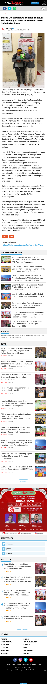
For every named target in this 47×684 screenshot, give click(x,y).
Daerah (5, 236)
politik (8, 549)
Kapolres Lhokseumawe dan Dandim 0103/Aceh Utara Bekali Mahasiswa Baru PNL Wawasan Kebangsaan (17, 403)
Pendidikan (5, 650)
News (12, 236)
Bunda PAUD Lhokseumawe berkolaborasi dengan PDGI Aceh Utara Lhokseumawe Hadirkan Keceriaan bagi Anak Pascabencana (17, 364)
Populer (35, 3)
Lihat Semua (23, 481)
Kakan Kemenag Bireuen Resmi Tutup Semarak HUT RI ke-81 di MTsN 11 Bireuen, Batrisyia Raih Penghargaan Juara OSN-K (15, 429)
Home (2, 14)
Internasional (6, 642)
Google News (28, 667)
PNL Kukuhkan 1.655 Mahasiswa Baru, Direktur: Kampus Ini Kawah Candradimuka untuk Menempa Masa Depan (16, 416)
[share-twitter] (9, 8)
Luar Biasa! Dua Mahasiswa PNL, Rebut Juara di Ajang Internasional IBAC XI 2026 (17, 468)
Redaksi (18, 665)
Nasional (27, 645)
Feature (4, 639)
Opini (25, 647)
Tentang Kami (11, 665)
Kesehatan (5, 645)
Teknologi (4, 653)
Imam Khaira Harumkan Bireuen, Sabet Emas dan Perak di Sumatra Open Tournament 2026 (16, 377)
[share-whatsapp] (14, 8)
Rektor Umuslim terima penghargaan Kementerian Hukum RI (15, 389)
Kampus (9, 553)
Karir (39, 665)
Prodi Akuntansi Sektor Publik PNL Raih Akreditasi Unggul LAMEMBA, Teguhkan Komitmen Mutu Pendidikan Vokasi (16, 443)
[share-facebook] (5, 8)
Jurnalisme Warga (30, 642)
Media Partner (19, 667)
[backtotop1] (45, 670)
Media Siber (25, 665)
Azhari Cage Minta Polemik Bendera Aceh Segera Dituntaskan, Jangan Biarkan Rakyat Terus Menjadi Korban (17, 350)
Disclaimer (33, 665)
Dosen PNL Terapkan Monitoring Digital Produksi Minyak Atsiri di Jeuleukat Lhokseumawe (16, 456)
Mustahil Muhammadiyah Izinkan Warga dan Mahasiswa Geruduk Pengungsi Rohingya (23, 245)
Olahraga (9, 544)
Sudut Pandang (29, 650)
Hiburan (26, 639)
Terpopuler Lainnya (23, 629)
